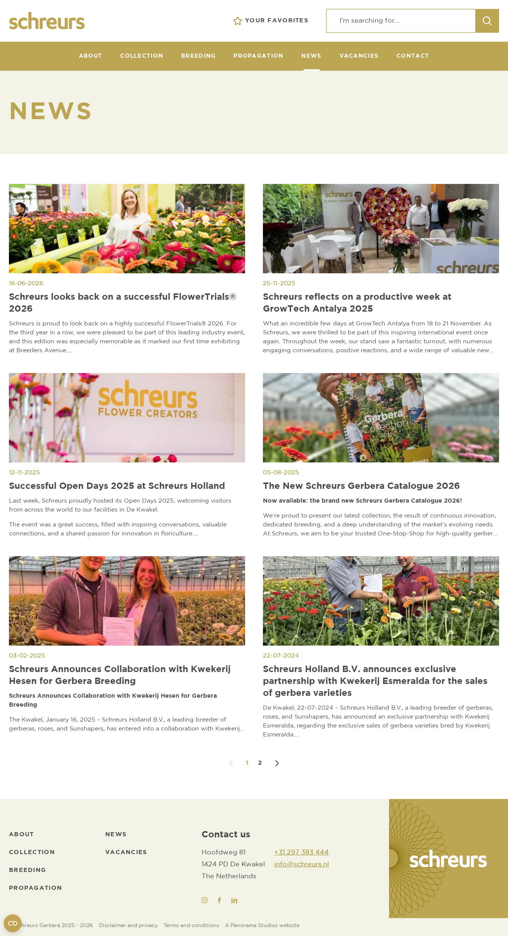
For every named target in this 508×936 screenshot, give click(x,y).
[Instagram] (205, 900)
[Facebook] (219, 900)
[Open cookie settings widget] (13, 923)
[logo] (448, 858)
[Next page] (277, 763)
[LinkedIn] (234, 900)
